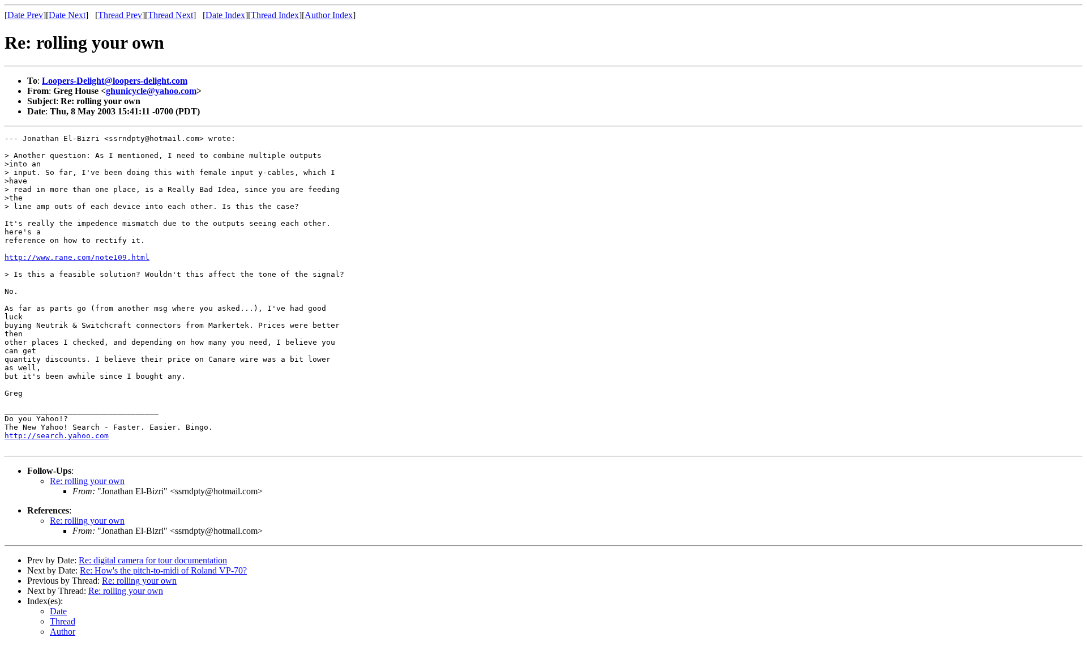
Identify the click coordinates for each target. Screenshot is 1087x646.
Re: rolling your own (87, 481)
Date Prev (25, 15)
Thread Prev (120, 15)
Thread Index (275, 15)
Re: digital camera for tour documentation (153, 560)
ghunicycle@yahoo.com (151, 91)
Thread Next (170, 15)
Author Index (329, 15)
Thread (62, 621)
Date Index (225, 15)
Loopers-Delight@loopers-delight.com (114, 80)
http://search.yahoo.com (57, 435)
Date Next (67, 15)
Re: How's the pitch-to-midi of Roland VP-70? (163, 570)
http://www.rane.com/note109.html (77, 257)
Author (62, 631)
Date (58, 611)
